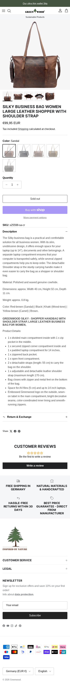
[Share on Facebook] (15, 431)
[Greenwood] (35, 10)
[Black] (23, 150)
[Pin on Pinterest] (19, 431)
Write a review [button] (35, 465)
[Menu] (3, 10)
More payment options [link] (35, 217)
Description (10, 231)
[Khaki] (38, 150)
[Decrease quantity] (5, 184)
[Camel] (53, 150)
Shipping (23, 129)
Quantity (8, 177)
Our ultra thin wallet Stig (35, 3)
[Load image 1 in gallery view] (35, 55)
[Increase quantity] (18, 184)
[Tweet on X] (11, 431)
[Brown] (9, 165)
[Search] (10, 10)
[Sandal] (9, 150)
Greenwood (15, 679)
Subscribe (35, 615)
